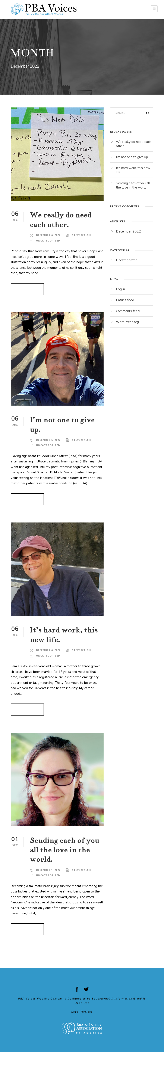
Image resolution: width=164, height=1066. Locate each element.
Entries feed (125, 300)
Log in (120, 289)
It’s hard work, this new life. (133, 170)
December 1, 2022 (48, 869)
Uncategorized (48, 240)
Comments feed (128, 311)
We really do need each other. (133, 143)
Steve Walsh (81, 235)
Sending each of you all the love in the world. (64, 850)
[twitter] (86, 989)
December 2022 (128, 231)
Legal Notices (82, 1011)
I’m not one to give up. (132, 157)
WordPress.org (127, 322)
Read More (27, 289)
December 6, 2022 (48, 235)
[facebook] (77, 989)
